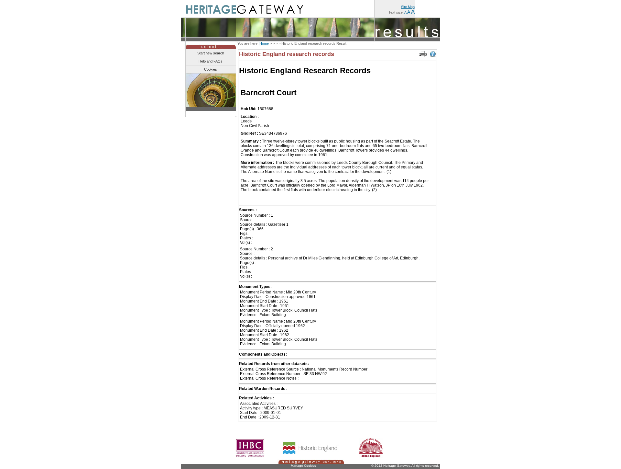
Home (264, 43)
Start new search (210, 53)
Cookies (210, 69)
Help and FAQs (211, 61)
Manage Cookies (303, 465)
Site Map (408, 7)
